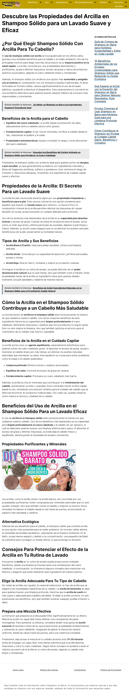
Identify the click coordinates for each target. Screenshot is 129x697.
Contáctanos (80, 670)
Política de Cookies (49, 670)
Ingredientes (62, 2)
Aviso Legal (18, 670)
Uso (47, 2)
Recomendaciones (83, 2)
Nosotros (118, 2)
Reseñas (119, 6)
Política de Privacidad (111, 670)
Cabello (103, 2)
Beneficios (33, 2)
